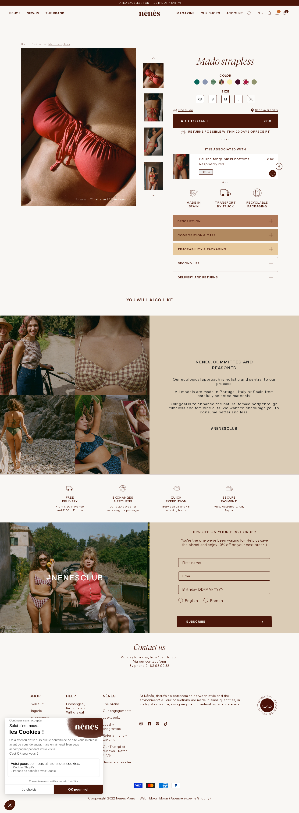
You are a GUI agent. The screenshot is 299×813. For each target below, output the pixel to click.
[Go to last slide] (153, 58)
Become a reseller (117, 762)
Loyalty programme (112, 727)
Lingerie (35, 711)
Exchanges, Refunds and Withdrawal (76, 708)
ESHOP (15, 13)
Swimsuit (36, 704)
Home (25, 44)
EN (258, 13)
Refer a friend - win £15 (115, 738)
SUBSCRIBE (195, 621)
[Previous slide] (172, 166)
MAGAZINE (185, 13)
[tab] (221, 139)
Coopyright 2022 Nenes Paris (111, 798)
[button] (269, 13)
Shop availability (266, 110)
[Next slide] (153, 195)
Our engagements (117, 711)
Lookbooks (112, 717)
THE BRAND (54, 13)
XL (251, 99)
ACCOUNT (234, 13)
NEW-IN (33, 13)
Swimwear (39, 44)
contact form (155, 661)
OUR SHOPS (210, 13)
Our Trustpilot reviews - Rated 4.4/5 (115, 751)
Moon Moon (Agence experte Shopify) (180, 798)
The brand (111, 704)
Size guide (185, 110)
